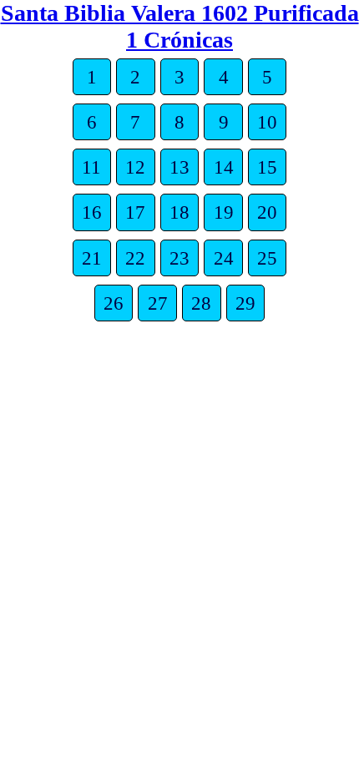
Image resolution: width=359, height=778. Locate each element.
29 (245, 303)
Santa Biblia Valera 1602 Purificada (180, 13)
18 (179, 212)
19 (224, 212)
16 (92, 212)
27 (158, 303)
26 (114, 303)
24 (224, 258)
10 (267, 122)
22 (135, 258)
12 (135, 167)
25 (267, 258)
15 (267, 167)
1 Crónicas (179, 40)
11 (91, 167)
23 (179, 258)
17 (135, 212)
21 (92, 258)
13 (179, 167)
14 (224, 167)
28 (201, 303)
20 (267, 212)
